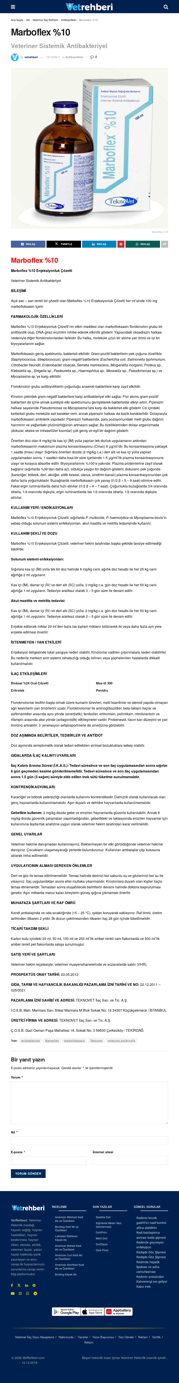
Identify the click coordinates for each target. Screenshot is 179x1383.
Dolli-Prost (102, 1250)
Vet (28, 20)
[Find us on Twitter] (19, 1285)
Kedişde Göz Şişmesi (151, 1252)
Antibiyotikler (68, 20)
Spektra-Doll (103, 1217)
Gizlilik (156, 1337)
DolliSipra (102, 1244)
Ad (14, 1132)
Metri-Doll (101, 1238)
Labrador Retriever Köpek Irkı (66, 1238)
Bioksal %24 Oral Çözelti (29, 683)
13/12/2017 (53, 57)
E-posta (18, 1152)
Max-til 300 (104, 683)
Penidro (102, 690)
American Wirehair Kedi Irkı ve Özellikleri (69, 1219)
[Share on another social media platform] (164, 244)
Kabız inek (143, 1286)
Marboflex (52, 1040)
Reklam (143, 1337)
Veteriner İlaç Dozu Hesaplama (34, 1337)
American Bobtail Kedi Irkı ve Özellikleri (68, 1247)
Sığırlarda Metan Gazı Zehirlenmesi (109, 1224)
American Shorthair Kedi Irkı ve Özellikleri (69, 1266)
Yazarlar (83, 1337)
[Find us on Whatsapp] (27, 1293)
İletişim (88, 1342)
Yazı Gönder (126, 1337)
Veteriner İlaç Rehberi (45, 20)
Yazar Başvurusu (103, 1337)
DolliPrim (101, 1232)
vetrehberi (31, 57)
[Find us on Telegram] (35, 1293)
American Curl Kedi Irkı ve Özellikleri (68, 1257)
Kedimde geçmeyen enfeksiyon (150, 1244)
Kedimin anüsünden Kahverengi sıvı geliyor (151, 1279)
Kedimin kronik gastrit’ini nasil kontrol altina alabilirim (151, 1223)
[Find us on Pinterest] (34, 1285)
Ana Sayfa (17, 20)
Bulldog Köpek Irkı (66, 1274)
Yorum (17, 1077)
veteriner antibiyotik (121, 1040)
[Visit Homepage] (89, 6)
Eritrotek (17, 690)
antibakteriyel (30, 1040)
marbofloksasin (74, 1040)
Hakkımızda (66, 1337)
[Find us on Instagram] (20, 1293)
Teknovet (96, 1040)
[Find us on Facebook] (12, 1285)
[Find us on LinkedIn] (26, 1285)
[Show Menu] (13, 6)
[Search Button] (166, 6)
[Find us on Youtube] (12, 1293)
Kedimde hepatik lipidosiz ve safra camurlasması (148, 1267)
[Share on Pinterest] (120, 244)
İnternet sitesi (103, 1152)
